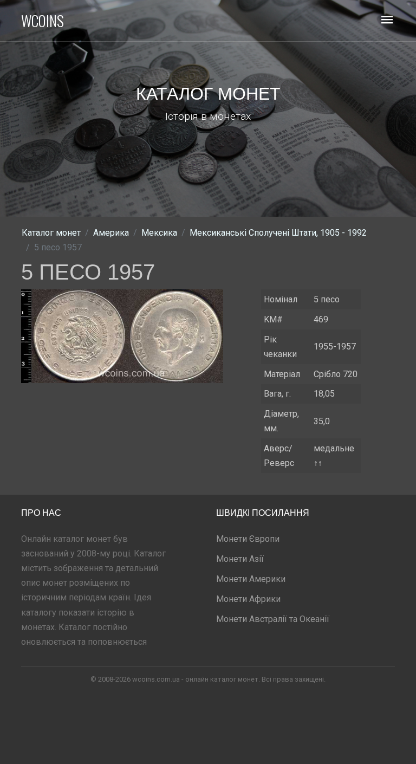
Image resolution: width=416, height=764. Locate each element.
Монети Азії (240, 559)
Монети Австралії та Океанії (272, 619)
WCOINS (42, 20)
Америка (111, 233)
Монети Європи (248, 539)
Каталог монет (51, 233)
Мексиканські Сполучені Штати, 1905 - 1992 (278, 233)
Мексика (159, 233)
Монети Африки (248, 599)
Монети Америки (250, 579)
